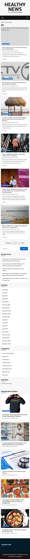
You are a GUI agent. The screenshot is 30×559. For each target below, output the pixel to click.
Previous (8, 243)
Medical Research (7, 185)
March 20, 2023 (15, 50)
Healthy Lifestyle (6, 150)
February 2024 (6, 304)
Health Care (5, 356)
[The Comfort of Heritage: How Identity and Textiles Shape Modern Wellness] (15, 403)
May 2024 (4, 295)
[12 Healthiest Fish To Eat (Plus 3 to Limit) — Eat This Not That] (15, 518)
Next (23, 243)
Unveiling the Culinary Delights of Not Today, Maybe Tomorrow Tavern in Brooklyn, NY (14, 274)
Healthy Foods (6, 43)
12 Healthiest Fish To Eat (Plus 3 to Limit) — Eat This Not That (14, 279)
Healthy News (15, 7)
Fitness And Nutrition (7, 78)
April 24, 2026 (15, 418)
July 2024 (4, 292)
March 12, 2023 (15, 122)
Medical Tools (6, 372)
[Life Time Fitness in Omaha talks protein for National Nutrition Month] (15, 71)
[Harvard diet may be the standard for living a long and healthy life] (15, 36)
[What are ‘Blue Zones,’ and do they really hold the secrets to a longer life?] (15, 214)
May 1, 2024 (14, 533)
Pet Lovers (5, 375)
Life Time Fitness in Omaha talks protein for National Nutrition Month (14, 83)
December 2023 (6, 310)
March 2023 (5, 331)
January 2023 (5, 337)
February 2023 (6, 334)
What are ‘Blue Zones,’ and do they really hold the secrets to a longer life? (14, 226)
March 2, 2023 (15, 194)
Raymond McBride (6, 50)
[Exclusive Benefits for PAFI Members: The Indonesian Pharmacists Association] (15, 431)
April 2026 (5, 289)
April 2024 (5, 298)
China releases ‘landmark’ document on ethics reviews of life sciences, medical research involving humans (15, 191)
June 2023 (5, 322)
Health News (5, 359)
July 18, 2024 (14, 446)
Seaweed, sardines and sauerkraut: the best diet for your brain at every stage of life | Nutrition (14, 119)
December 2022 (6, 340)
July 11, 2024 (14, 475)
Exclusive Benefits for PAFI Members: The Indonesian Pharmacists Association (13, 264)
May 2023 (4, 325)
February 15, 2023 (15, 229)
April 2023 (5, 328)
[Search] (27, 17)
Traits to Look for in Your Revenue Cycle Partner (13, 269)
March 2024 (5, 301)
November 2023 (6, 313)
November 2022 (6, 343)
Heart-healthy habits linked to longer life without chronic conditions (13, 155)
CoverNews (11, 556)
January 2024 (5, 307)
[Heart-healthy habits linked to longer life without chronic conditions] (15, 143)
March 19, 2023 (15, 86)
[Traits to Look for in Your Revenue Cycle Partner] (15, 460)
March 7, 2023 (15, 157)
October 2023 (6, 316)
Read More (4, 58)
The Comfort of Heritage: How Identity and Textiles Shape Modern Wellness (14, 260)
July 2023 (4, 319)
